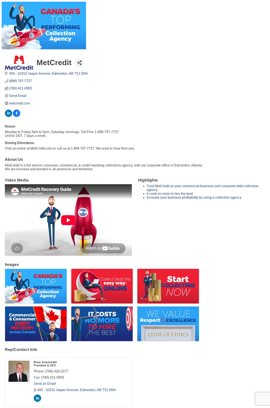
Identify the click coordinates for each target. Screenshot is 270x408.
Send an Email (45, 383)
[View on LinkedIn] (8, 116)
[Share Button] (79, 62)
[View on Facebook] (16, 116)
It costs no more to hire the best (170, 193)
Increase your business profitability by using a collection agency (194, 197)
